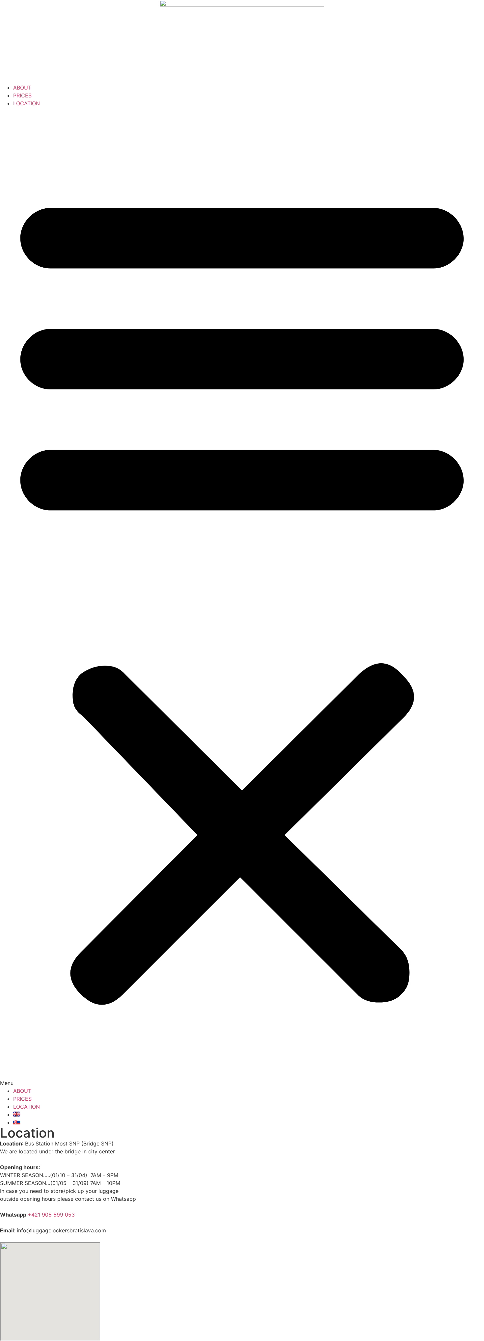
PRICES (22, 95)
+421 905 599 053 (51, 1214)
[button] (242, 597)
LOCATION (26, 103)
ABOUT (22, 87)
